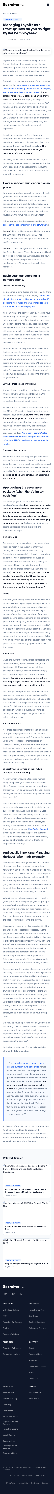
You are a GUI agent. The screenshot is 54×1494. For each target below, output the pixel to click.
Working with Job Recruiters (10, 1447)
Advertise (33, 1360)
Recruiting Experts (10, 1429)
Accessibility (23, 1483)
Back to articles (11, 13)
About (31, 1348)
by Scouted (38, 829)
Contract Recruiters (37, 1322)
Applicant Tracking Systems (10, 1422)
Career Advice (9, 1441)
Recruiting (7, 1404)
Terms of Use (14, 1475)
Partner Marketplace (11, 1354)
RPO (5, 1316)
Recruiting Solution (36, 1310)
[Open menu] (48, 4)
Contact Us (33, 1378)
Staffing (6, 1328)
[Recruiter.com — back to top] (14, 4)
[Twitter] (21, 1294)
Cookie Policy (40, 1475)
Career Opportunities (37, 1366)
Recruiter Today (9, 1392)
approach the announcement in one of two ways (25, 225)
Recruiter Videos (10, 1453)
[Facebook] (13, 1294)
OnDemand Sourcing (37, 1328)
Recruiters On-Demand (12, 1322)
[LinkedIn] (6, 1294)
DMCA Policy (11, 1483)
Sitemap (45, 1483)
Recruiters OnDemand (12, 1348)
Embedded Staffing (11, 1310)
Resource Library (10, 1398)
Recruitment (8, 1411)
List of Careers (9, 1435)
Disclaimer (35, 1483)
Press (31, 1372)
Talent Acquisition (10, 1417)
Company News (35, 1354)
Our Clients (33, 1316)
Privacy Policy (27, 1475)
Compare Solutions (11, 1334)
